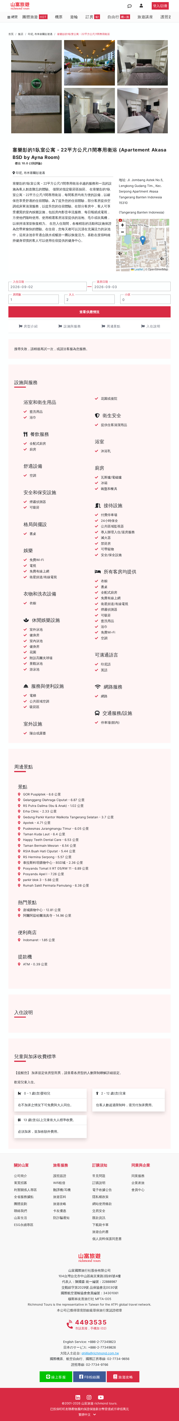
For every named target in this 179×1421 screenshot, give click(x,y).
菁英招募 (20, 1183)
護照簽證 (168, 16)
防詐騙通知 (61, 1218)
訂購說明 (98, 1183)
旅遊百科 (59, 1197)
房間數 (17, 294)
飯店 (20, 34)
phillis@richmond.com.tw (100, 1353)
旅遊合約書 (100, 1232)
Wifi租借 (59, 1183)
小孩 (127, 294)
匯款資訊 (98, 1218)
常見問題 (98, 1176)
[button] (143, 240)
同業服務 (138, 1176)
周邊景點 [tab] (113, 326)
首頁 (11, 34)
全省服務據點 (24, 1197)
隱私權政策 (100, 1197)
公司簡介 (20, 1176)
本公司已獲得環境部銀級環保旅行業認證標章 (89, 1310)
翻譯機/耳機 (62, 1190)
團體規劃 (20, 1204)
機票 (59, 16)
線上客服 (58, 1377)
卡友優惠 (59, 1211)
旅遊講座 (145, 16)
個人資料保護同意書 (107, 1239)
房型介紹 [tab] (31, 326)
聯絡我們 (20, 1211)
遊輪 (74, 16)
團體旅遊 (34, 16)
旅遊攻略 (59, 1204)
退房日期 (102, 281)
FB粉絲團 (91, 1377)
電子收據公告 (102, 1190)
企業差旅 (138, 1183)
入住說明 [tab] (153, 326)
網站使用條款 (102, 1204)
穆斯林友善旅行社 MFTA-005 (89, 1299)
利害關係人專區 (25, 1190)
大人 (71, 294)
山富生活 (20, 1218)
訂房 (92, 16)
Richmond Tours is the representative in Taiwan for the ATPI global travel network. (89, 1304)
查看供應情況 (89, 312)
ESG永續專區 (23, 1225)
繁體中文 (85, 1414)
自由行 (118, 16)
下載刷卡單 (100, 1225)
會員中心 (138, 1190)
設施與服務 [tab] (72, 326)
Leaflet (138, 269)
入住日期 (18, 281)
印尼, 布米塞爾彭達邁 (40, 34)
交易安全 (98, 1211)
